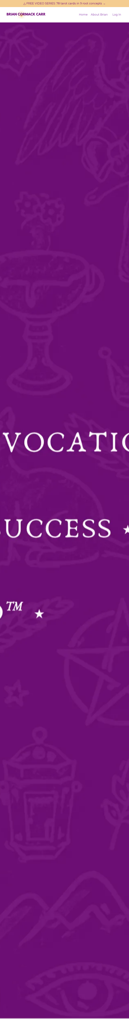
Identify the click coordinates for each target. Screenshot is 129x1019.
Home (83, 14)
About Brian (99, 14)
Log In (116, 14)
